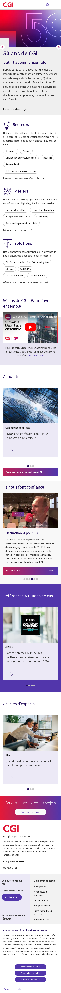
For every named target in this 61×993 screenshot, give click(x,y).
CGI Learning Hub (40, 262)
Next (58, 47)
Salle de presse (41, 919)
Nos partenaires (42, 905)
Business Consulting (16, 209)
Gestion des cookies (13, 989)
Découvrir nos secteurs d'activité (21, 177)
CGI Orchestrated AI (15, 262)
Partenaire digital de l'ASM (43, 912)
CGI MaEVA (25, 268)
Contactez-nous (30, 812)
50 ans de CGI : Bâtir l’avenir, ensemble (35, 317)
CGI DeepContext (14, 275)
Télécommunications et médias (21, 170)
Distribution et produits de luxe (21, 157)
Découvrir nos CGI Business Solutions (23, 282)
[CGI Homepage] (8, 4)
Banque (26, 151)
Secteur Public (13, 164)
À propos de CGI (42, 886)
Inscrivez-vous (11, 897)
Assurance (11, 151)
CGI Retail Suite (37, 275)
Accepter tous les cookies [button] (30, 967)
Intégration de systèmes (18, 216)
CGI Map (10, 268)
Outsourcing (42, 216)
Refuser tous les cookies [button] (30, 979)
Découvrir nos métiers (15, 230)
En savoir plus (14, 109)
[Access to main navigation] (55, 5)
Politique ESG (41, 900)
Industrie (47, 157)
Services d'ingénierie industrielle (21, 223)
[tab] (28, 466)
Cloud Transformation (43, 209)
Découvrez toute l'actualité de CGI (23, 472)
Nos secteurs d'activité (40, 893)
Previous (2, 47)
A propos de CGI (10, 861)
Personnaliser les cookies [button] (30, 973)
